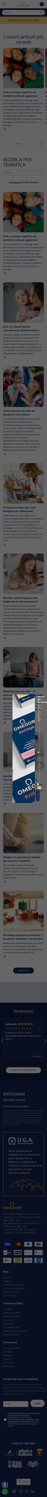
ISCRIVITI (39, 788)
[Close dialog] (31, 692)
